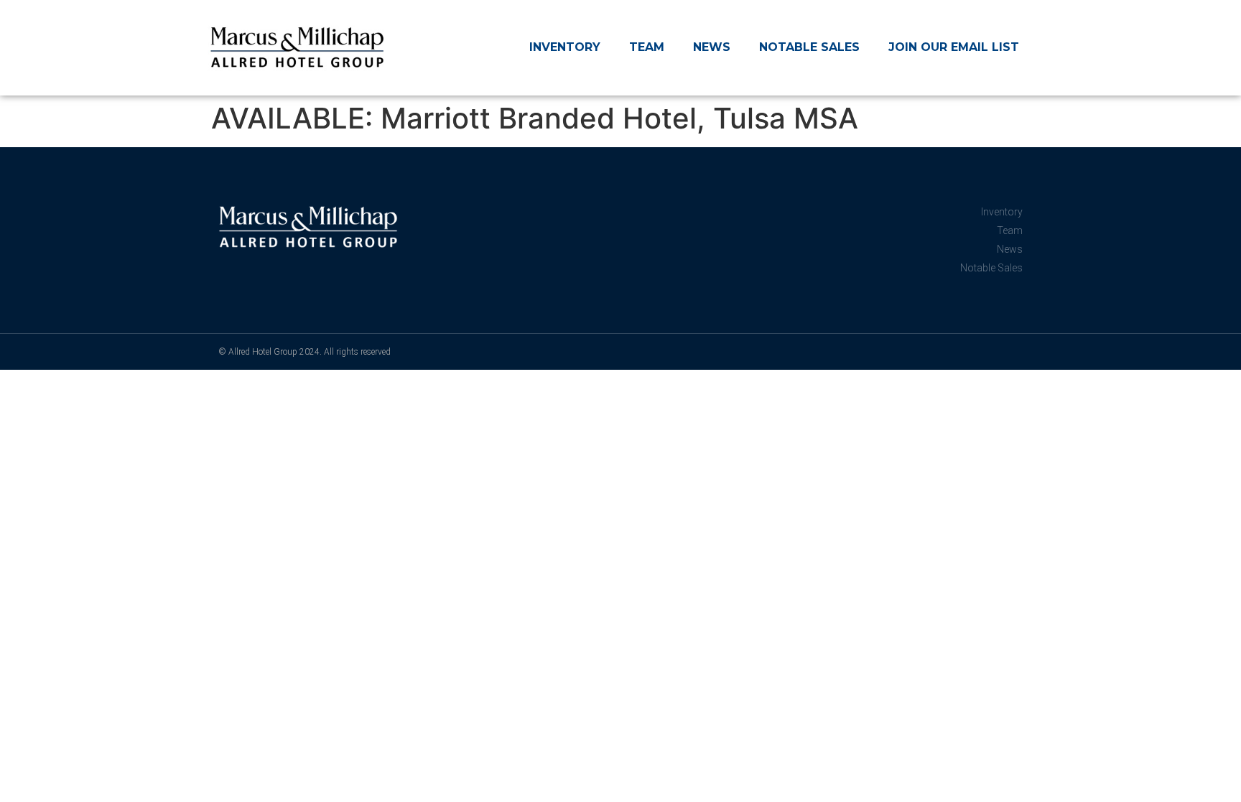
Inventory (564, 47)
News (711, 47)
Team (646, 47)
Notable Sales (809, 47)
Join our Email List (953, 47)
